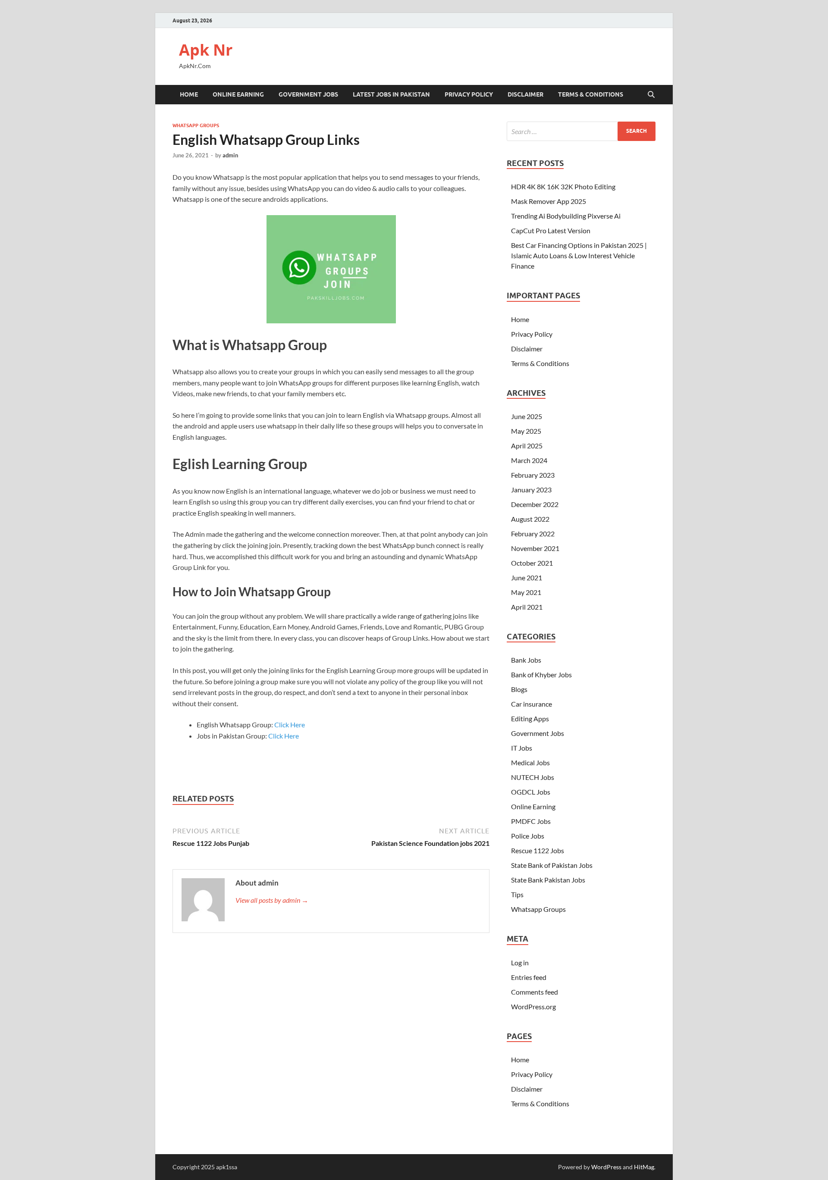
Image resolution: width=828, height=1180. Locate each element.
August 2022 (530, 519)
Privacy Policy (469, 94)
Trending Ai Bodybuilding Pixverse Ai (566, 216)
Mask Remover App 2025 (548, 201)
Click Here (289, 724)
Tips (517, 894)
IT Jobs (521, 748)
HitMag (644, 1167)
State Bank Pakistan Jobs (548, 880)
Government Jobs (308, 94)
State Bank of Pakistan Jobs (552, 865)
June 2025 (526, 416)
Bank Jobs (526, 660)
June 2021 (526, 577)
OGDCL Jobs (530, 792)
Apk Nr (205, 49)
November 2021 (535, 548)
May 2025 (526, 431)
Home (189, 94)
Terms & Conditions (590, 94)
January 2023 (531, 489)
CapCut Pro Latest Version (550, 230)
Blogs (519, 689)
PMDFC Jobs (531, 821)
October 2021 (532, 563)
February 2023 (533, 475)
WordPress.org (533, 1006)
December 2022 (534, 504)
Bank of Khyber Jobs (541, 674)
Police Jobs (527, 836)
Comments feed (534, 992)
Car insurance (531, 704)
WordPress (606, 1167)
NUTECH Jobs (532, 777)
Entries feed (528, 977)
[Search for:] (581, 131)
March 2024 (529, 460)
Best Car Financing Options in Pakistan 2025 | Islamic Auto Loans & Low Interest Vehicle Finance (579, 255)
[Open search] (651, 95)
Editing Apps (530, 718)
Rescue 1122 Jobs (537, 850)
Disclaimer (525, 94)
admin (230, 155)
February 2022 (533, 533)
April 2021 (527, 607)
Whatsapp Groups (195, 125)
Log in (520, 962)
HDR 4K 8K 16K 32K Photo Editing (563, 186)
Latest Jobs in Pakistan (391, 94)
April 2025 (527, 445)
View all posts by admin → (271, 900)
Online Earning (238, 94)
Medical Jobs (530, 762)
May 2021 (526, 592)
